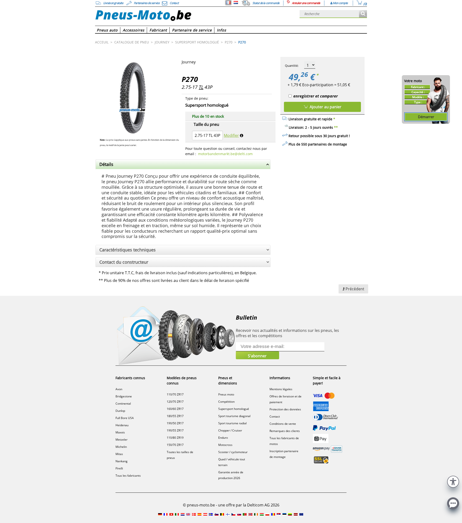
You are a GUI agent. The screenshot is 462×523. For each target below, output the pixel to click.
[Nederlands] (236, 2)
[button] (453, 481)
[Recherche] (363, 14)
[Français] (228, 2)
